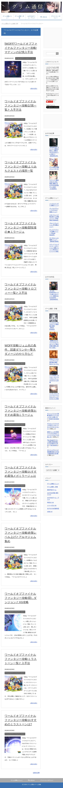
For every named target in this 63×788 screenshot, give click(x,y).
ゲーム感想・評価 (19, 17)
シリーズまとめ (51, 505)
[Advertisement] (54, 38)
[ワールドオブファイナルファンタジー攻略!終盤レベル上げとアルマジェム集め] (13, 568)
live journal (53, 445)
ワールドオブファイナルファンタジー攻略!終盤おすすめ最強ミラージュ (21, 410)
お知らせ (49, 511)
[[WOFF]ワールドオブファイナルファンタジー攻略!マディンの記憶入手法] (13, 76)
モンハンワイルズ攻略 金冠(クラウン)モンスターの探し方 (53, 415)
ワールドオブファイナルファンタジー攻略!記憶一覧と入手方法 (20, 105)
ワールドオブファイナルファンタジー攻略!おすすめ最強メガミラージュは (21, 471)
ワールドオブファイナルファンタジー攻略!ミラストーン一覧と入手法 (21, 659)
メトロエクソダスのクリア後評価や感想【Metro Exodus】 (54, 326)
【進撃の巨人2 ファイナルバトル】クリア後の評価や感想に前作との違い (54, 344)
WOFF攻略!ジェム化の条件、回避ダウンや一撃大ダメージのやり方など (20, 349)
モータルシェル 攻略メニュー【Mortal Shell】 (54, 239)
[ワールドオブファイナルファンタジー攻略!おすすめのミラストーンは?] (13, 751)
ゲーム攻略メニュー (7, 17)
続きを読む (34, 88)
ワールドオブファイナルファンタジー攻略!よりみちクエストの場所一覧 (21, 166)
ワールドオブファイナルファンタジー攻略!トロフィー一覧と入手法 (21, 288)
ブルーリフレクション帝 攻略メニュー (54, 225)
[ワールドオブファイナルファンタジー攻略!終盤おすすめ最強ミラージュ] (13, 442)
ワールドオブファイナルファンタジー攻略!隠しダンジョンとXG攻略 (21, 598)
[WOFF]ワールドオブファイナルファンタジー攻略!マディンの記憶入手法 (21, 48)
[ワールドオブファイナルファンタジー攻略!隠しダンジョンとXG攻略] (13, 629)
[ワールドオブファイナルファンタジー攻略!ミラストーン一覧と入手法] (13, 690)
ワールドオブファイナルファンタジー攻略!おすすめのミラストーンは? (21, 720)
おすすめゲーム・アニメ (31, 17)
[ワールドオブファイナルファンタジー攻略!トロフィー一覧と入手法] (13, 320)
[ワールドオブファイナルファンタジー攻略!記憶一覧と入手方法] (13, 137)
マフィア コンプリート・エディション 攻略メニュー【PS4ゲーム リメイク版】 (54, 248)
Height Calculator (54, 419)
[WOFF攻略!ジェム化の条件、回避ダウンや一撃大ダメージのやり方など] (13, 381)
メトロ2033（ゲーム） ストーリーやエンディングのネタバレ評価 (54, 379)
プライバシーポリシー (55, 17)
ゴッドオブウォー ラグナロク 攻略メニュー (54, 210)
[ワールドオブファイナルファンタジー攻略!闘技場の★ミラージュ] (13, 259)
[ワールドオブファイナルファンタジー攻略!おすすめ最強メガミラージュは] (13, 503)
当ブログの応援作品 (53, 508)
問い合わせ (43, 17)
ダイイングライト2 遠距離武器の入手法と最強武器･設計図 (53, 451)
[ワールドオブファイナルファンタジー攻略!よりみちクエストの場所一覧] (13, 198)
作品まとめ (50, 502)
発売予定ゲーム (51, 490)
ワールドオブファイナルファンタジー (25, 58)
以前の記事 (36, 772)
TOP (11, 23)
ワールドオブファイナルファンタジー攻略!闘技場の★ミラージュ (20, 227)
